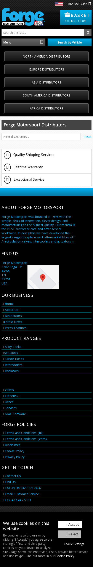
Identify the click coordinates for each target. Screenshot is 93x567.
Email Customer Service (21, 494)
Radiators (11, 371)
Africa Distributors (46, 108)
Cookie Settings (74, 544)
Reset (87, 137)
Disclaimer (12, 445)
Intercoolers (13, 365)
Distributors (13, 316)
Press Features (15, 328)
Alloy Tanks (12, 347)
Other (8, 402)
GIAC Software (15, 414)
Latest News (13, 322)
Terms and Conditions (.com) (25, 439)
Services (10, 408)
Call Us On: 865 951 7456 (22, 488)
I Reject (72, 534)
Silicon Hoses (14, 359)
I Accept (72, 524)
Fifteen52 (11, 396)
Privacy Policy (14, 457)
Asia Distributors (46, 82)
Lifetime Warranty (28, 167)
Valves (9, 390)
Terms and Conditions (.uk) (23, 433)
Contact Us (12, 476)
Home (9, 304)
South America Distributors (46, 95)
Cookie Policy (64, 556)
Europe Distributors (46, 69)
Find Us (10, 482)
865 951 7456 (77, 4)
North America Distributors (47, 56)
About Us (11, 310)
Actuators (11, 353)
